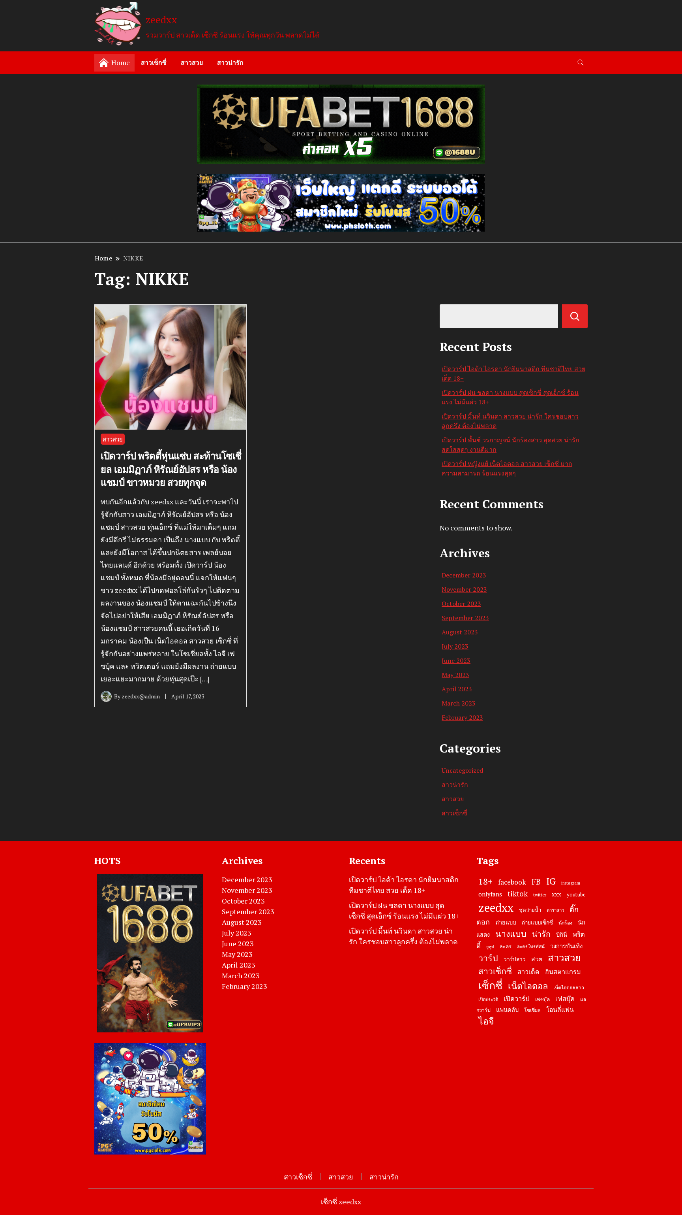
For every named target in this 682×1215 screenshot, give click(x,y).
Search (575, 316)
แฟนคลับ (507, 1009)
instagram (570, 883)
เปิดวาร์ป (517, 998)
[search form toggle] (580, 62)
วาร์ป (488, 958)
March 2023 (459, 703)
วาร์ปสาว (515, 959)
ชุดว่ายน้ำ (530, 909)
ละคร (506, 946)
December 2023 (464, 575)
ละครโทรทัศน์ (531, 946)
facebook (512, 882)
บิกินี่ (561, 934)
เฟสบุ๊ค (565, 998)
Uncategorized (462, 770)
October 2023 (461, 603)
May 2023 (455, 674)
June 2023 (456, 660)
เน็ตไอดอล (528, 986)
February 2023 (462, 717)
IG (551, 881)
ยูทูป (490, 946)
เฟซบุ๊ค (542, 999)
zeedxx (161, 19)
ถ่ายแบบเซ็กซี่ (537, 922)
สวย (536, 959)
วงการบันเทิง (566, 946)
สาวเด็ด (528, 972)
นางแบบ (510, 933)
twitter (539, 895)
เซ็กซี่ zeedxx (341, 1201)
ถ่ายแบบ (505, 922)
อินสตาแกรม (563, 972)
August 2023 (460, 632)
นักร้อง (565, 922)
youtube (576, 894)
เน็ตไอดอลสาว (568, 987)
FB (536, 881)
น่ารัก (541, 934)
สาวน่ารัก (230, 62)
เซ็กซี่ (490, 985)
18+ (485, 881)
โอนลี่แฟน (560, 1010)
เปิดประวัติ (488, 999)
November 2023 (464, 589)
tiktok (518, 893)
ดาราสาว (555, 910)
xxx (556, 894)
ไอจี (486, 1021)
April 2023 (457, 689)
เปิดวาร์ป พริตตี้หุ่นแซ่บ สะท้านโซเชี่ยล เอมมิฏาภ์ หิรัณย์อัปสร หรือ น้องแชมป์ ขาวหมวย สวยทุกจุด (171, 469)
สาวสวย (192, 62)
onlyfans (490, 894)
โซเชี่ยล (532, 1010)
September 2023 (465, 617)
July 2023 (455, 646)
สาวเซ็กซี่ (154, 62)
